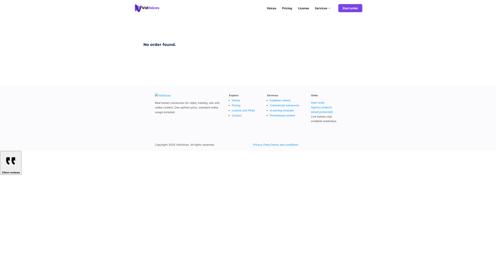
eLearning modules (282, 110)
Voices (271, 8)
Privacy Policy (262, 144)
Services (321, 8)
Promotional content (282, 115)
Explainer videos (280, 100)
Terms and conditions (284, 144)
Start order (350, 8)
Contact (237, 115)
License (303, 8)
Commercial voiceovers (284, 105)
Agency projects (321, 107)
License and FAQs (243, 110)
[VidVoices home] (163, 95)
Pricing (287, 8)
